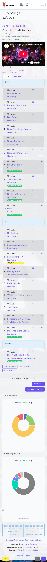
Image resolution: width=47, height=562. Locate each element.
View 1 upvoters (24, 366)
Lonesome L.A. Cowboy (18, 318)
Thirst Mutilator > (15, 179)
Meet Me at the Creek (18, 330)
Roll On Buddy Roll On (18, 355)
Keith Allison (12, 286)
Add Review (38, 384)
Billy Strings (12, 96)
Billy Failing (11, 260)
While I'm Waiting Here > (20, 295)
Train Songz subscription (28, 550)
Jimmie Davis (12, 248)
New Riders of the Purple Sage (19, 322)
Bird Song (12, 117)
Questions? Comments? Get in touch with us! (23, 540)
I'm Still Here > (14, 164)
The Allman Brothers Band (17, 274)
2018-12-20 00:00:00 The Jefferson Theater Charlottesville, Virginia (13, 530)
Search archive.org (9, 370)
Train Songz (30, 544)
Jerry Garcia (11, 120)
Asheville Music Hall (14, 26)
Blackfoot (11, 310)
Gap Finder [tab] (17, 76)
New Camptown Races (18, 152)
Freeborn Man (14, 283)
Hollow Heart (14, 93)
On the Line (12, 233)
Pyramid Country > (16, 105)
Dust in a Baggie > (16, 194)
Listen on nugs (23, 519)
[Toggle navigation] (42, 5)
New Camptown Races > (19, 129)
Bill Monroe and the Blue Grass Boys (21, 358)
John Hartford (12, 168)
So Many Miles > (15, 256)
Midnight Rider (14, 271)
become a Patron (23, 555)
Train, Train (12, 307)
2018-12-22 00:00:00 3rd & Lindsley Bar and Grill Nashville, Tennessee (34, 530)
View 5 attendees (9, 366)
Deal (9, 208)
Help (6, 559)
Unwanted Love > (16, 141)
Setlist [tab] (6, 76)
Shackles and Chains (17, 244)
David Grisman (12, 144)
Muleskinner (12, 132)
